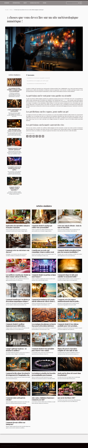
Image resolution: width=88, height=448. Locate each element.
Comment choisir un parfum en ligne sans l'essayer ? (44, 276)
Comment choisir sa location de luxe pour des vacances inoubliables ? (69, 251)
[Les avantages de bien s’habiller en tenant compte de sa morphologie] (14, 82)
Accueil (6, 9)
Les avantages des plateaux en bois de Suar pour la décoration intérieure (44, 325)
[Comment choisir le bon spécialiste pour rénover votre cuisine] (44, 339)
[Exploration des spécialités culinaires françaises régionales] (18, 216)
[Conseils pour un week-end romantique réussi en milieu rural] (44, 241)
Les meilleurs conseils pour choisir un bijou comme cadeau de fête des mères (18, 276)
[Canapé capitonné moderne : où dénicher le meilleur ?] (18, 339)
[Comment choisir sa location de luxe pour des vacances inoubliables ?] (70, 241)
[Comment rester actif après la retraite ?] (18, 388)
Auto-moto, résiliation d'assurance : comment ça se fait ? (43, 399)
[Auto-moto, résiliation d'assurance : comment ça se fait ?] (44, 388)
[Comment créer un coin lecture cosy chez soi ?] (18, 241)
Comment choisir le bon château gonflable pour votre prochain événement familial (68, 326)
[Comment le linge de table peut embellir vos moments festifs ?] (70, 265)
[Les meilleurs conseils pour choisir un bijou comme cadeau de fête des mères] (18, 265)
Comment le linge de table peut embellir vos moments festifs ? (68, 276)
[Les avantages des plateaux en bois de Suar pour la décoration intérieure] (44, 314)
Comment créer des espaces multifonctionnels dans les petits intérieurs (68, 301)
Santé (25, 2)
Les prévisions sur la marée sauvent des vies (36, 83)
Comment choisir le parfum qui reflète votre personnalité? (42, 226)
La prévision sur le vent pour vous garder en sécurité (38, 78)
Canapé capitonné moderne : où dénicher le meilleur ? (16, 349)
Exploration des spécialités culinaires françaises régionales (18, 226)
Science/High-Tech (34, 2)
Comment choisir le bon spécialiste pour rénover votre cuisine (43, 349)
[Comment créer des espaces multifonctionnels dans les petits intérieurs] (70, 290)
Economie (6, 2)
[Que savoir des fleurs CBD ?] (70, 388)
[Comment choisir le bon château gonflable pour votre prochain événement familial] (70, 314)
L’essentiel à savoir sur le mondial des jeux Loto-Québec (14, 168)
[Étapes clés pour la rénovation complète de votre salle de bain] (70, 339)
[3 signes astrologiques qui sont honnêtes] (14, 103)
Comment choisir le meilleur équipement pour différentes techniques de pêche (15, 326)
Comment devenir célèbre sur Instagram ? (15, 423)
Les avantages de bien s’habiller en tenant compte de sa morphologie (14, 90)
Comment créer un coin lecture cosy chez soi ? (17, 251)
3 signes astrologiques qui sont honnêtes (14, 110)
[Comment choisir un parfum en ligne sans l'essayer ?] (44, 265)
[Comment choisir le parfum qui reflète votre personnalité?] (44, 216)
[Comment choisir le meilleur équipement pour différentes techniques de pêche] (18, 314)
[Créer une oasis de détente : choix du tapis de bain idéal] (70, 216)
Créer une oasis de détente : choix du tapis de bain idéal (69, 226)
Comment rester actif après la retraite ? (15, 399)
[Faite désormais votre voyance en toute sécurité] (14, 123)
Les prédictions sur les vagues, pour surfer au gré (37, 80)
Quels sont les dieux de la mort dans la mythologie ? (69, 374)
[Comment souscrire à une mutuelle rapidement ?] (14, 142)
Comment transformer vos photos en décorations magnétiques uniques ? (18, 300)
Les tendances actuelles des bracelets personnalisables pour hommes (43, 374)
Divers (44, 2)
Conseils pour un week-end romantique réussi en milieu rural (43, 251)
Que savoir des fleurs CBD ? (66, 398)
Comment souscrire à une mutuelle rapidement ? (14, 148)
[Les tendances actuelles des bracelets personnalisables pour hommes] (44, 364)
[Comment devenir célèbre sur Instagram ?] (18, 413)
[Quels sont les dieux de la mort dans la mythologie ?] (70, 364)
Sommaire (31, 75)
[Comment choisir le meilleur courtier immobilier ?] (14, 181)
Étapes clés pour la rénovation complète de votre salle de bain (67, 349)
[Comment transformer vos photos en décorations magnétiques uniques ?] (18, 290)
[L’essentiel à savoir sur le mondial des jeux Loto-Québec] (14, 161)
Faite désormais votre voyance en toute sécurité (14, 130)
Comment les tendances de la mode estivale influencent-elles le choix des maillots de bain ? (44, 301)
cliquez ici (65, 100)
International (16, 2)
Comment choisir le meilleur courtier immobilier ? (14, 188)
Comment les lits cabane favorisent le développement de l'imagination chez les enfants (18, 375)
